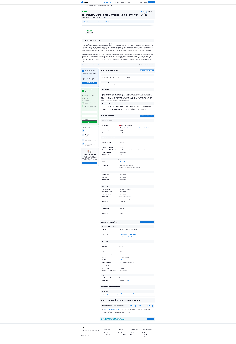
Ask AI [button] (143, 11)
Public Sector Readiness (147, 329)
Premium (117, 2)
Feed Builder (120, 329)
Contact (140, 342)
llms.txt (153, 342)
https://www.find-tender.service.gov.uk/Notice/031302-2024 (135, 128)
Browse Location (107, 332)
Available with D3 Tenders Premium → (130, 232)
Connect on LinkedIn (86, 334)
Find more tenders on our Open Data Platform (92, 64)
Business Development (147, 331)
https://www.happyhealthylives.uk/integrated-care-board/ (119, 294)
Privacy (149, 342)
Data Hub (123, 2)
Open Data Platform (107, 2)
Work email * (84, 110)
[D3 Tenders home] (84, 2)
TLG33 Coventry (123, 260)
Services (130, 2)
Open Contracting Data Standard (111, 309)
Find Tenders (121, 331)
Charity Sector (145, 334)
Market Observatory (134, 329)
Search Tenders (107, 329)
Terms (145, 342)
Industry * (84, 113)
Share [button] (150, 11)
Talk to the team (89, 163)
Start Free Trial (151, 318)
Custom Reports (133, 332)
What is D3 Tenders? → (89, 85)
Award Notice (89, 34)
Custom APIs (132, 334)
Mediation (144, 336)
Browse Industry (107, 331)
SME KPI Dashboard (134, 331)
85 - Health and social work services (128, 162)
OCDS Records (107, 334)
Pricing (140, 2)
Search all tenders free (89, 82)
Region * (83, 117)
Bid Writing (144, 332)
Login (145, 2)
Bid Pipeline (120, 332)
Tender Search (99, 5)
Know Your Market (122, 334)
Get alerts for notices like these (146, 70)
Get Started (151, 2)
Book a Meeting (85, 335)
